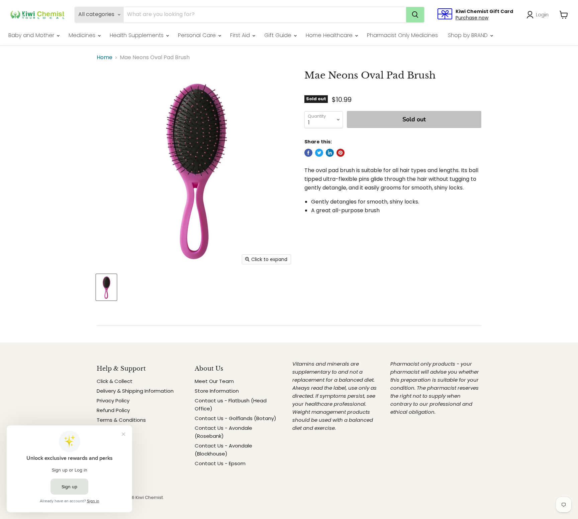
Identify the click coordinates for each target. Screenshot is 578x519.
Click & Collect (114, 381)
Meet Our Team (214, 381)
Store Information (217, 390)
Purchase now (472, 17)
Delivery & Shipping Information (135, 390)
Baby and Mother (32, 35)
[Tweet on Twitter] (319, 153)
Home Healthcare (330, 35)
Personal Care (197, 35)
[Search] (415, 14)
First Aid (241, 35)
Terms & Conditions (121, 419)
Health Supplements (137, 35)
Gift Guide (278, 35)
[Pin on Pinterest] (340, 153)
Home (104, 57)
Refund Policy (113, 410)
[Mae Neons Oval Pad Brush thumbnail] (106, 287)
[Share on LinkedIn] (330, 153)
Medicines (83, 35)
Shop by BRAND (468, 35)
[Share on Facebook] (308, 153)
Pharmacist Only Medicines (402, 35)
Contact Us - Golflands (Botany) (235, 418)
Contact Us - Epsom (220, 463)
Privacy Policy (113, 400)
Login (542, 14)
